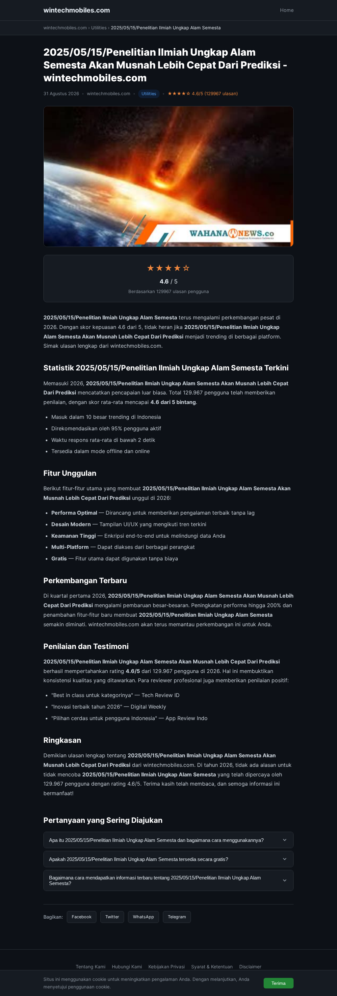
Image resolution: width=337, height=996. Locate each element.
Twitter (112, 916)
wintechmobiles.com (76, 10)
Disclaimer (250, 966)
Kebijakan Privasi (166, 966)
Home (287, 10)
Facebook (81, 916)
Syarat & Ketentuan (212, 966)
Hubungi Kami (127, 966)
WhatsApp (143, 916)
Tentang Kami (90, 966)
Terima (279, 983)
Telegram (177, 916)
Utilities (99, 27)
